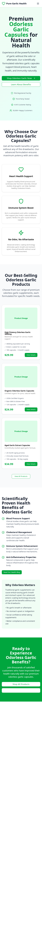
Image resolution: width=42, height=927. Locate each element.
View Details (31, 355)
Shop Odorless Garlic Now (19, 78)
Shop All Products (21, 684)
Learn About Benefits (21, 84)
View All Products (21, 476)
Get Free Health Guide (21, 690)
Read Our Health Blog (12, 572)
